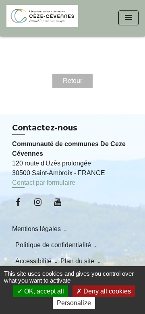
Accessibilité (33, 261)
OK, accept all (43, 291)
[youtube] (61, 202)
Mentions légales (36, 228)
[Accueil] (42, 18)
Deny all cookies (106, 291)
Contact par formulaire (43, 182)
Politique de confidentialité (53, 245)
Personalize (74, 303)
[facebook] (22, 202)
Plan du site (77, 261)
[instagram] (42, 202)
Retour (72, 80)
